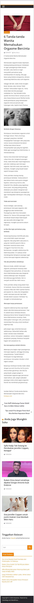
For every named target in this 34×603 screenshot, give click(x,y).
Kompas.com (8, 396)
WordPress (14, 600)
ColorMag (5, 600)
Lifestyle (7, 32)
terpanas (16, 598)
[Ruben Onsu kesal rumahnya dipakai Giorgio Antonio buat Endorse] (17, 463)
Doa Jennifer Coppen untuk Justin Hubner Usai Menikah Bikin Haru (16, 517)
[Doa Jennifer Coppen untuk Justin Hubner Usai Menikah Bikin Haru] (17, 497)
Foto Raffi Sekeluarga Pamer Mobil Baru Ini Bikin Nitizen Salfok (16, 404)
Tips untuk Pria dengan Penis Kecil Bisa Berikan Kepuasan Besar (17, 412)
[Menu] (3, 6)
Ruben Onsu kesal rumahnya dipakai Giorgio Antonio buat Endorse (16, 482)
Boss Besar (17, 52)
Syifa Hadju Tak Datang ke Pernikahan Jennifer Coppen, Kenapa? (16, 448)
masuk (13, 538)
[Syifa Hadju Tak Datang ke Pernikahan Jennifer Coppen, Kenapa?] (17, 428)
